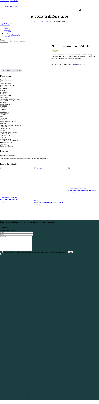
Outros (46, 21)
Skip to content (4, 1)
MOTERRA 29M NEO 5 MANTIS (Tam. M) (49, 202)
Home (35, 21)
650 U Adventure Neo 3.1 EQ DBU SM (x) (82, 190)
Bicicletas (7, 197)
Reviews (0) (16, 70)
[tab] (6, 70)
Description (6, 70)
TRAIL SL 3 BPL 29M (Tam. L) (10, 200)
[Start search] (1, 40)
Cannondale (13, 197)
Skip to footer (14, 1)
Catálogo (41, 21)
